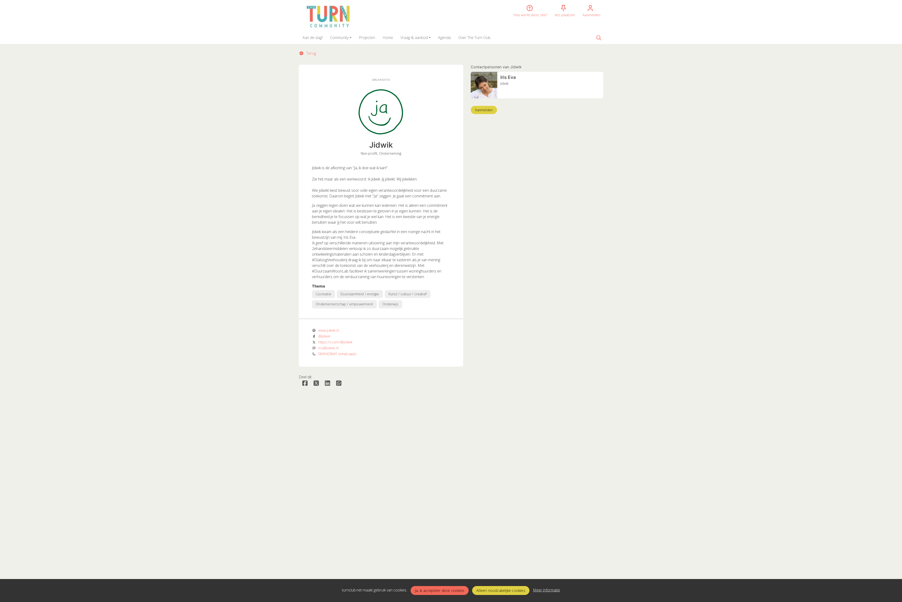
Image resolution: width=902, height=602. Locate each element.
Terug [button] (310, 53)
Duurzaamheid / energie (360, 294)
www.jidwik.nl (328, 330)
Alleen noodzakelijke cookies (500, 590)
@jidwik (324, 336)
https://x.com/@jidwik (335, 342)
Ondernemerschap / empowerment (344, 304)
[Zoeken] (598, 37)
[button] (312, 37)
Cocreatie (323, 294)
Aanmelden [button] (484, 110)
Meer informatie (546, 590)
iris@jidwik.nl (328, 347)
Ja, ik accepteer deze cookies (439, 590)
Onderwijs (390, 304)
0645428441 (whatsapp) (337, 353)
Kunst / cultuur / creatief (408, 294)
